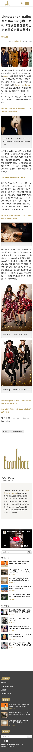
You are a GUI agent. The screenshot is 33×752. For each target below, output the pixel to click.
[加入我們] (7, 741)
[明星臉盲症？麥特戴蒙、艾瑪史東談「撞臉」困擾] (4, 620)
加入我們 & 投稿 (6, 693)
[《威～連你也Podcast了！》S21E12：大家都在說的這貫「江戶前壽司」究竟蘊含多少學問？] (4, 572)
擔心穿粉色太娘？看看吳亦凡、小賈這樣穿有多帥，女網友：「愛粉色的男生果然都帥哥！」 (20, 645)
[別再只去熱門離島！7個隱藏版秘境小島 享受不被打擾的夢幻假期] (4, 588)
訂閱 (29, 552)
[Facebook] (2, 741)
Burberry (6, 76)
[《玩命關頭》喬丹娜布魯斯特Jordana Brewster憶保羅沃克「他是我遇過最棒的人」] (4, 628)
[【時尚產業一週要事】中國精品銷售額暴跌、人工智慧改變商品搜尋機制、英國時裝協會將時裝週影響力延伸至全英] (4, 597)
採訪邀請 (4, 690)
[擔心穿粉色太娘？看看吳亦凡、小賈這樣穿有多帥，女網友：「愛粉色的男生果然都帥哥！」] (4, 645)
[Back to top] (27, 746)
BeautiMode (16, 41)
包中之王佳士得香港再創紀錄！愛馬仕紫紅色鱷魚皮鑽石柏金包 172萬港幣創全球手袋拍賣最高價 (20, 612)
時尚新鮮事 (5, 37)
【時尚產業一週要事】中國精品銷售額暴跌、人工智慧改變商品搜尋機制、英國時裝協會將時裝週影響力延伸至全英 (20, 596)
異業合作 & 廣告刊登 (7, 686)
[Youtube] (5, 741)
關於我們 (4, 682)
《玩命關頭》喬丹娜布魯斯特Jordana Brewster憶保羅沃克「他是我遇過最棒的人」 (20, 628)
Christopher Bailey (22, 85)
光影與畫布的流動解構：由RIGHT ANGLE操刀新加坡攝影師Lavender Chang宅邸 (19, 580)
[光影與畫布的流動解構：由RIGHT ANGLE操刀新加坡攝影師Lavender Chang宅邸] (4, 580)
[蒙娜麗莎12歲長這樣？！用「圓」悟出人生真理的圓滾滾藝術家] (4, 637)
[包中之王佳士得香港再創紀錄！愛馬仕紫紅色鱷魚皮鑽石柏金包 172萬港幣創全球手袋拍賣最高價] (4, 612)
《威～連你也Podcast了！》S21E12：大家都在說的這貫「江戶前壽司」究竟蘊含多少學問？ (20, 572)
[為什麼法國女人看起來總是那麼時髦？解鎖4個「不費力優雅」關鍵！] (4, 563)
